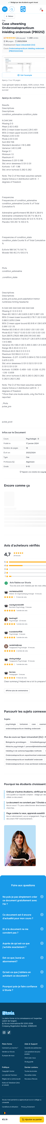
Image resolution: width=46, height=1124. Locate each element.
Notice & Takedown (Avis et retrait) (11, 1084)
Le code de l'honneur (9, 1075)
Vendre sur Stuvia (8, 1052)
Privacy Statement (28, 1107)
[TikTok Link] (9, 1032)
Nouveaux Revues (31, 1079)
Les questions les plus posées (32, 1053)
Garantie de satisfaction (33, 1048)
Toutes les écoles (31, 1071)
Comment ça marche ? (10, 1048)
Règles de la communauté (11, 1079)
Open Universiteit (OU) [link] (25, 45)
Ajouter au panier (33, 1119)
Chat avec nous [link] (30, 1058)
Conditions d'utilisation (10, 1107)
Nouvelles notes (30, 1075)
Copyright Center (8, 1071)
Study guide (29, 1062)
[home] (23, 9)
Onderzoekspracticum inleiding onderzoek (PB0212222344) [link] (26, 49)
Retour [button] (10, 16)
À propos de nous (8, 1056)
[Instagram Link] (4, 1032)
